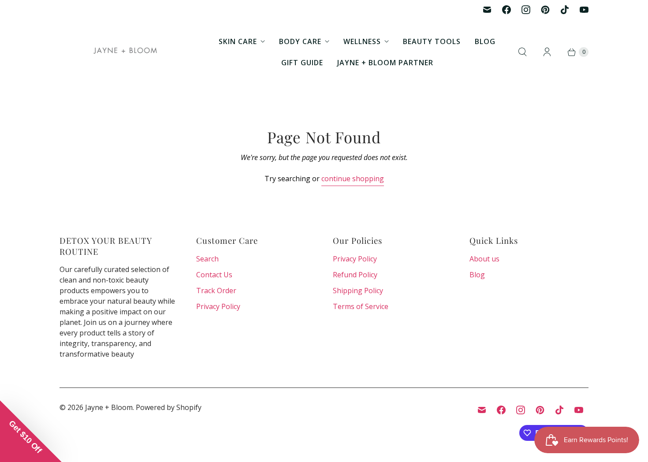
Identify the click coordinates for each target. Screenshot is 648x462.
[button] (31, 431)
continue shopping (352, 178)
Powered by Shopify (168, 407)
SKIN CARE (238, 41)
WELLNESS (362, 41)
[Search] (522, 52)
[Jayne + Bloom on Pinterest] (545, 9)
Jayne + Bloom (109, 407)
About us (484, 259)
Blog (477, 274)
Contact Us (214, 274)
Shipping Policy (358, 290)
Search (207, 259)
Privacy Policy (218, 306)
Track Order (216, 290)
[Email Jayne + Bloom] (487, 9)
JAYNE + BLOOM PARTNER (385, 62)
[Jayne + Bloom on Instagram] (526, 9)
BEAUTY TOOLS (432, 41)
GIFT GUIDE (302, 62)
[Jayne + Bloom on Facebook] (506, 9)
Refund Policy (355, 274)
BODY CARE (300, 41)
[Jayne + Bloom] (126, 52)
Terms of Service (360, 306)
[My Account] (547, 52)
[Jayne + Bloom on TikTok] (564, 9)
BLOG (485, 41)
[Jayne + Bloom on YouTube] (584, 9)
